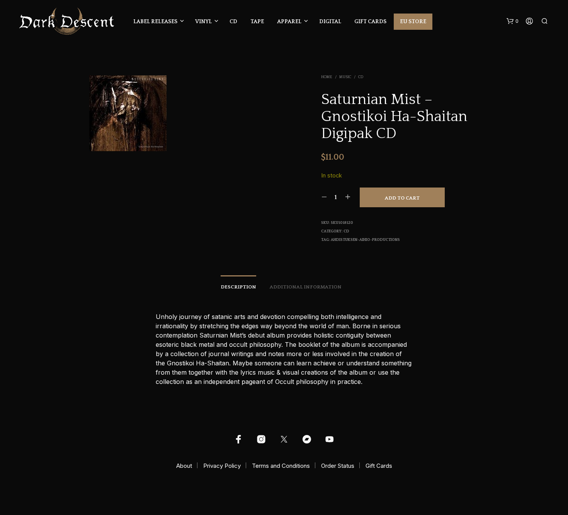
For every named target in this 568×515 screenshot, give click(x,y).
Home (326, 77)
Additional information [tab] (306, 287)
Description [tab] (238, 287)
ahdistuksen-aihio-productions (365, 240)
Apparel (289, 22)
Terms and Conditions (281, 465)
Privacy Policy (222, 465)
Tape (257, 22)
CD (233, 22)
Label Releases (155, 22)
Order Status (337, 465)
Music (345, 77)
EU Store (413, 22)
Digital (330, 22)
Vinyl (203, 22)
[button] (513, 21)
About (184, 465)
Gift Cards (370, 22)
